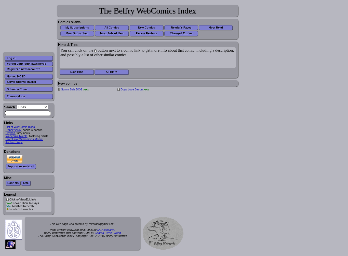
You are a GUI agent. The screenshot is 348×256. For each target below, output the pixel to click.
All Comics (111, 27)
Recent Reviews (146, 33)
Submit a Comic (17, 89)
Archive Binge (14, 142)
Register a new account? (23, 69)
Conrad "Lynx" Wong (108, 232)
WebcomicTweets (17, 136)
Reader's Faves (181, 27)
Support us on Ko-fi (20, 166)
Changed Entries (181, 33)
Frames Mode (16, 96)
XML (26, 182)
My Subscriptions (77, 27)
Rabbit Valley (13, 129)
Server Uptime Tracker (21, 81)
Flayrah (10, 132)
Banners (13, 182)
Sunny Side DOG (72, 89)
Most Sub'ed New (112, 33)
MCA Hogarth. (106, 229)
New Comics (146, 27)
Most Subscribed (77, 33)
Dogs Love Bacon (132, 89)
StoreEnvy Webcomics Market (24, 139)
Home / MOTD (16, 76)
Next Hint (76, 71)
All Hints (111, 71)
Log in (11, 58)
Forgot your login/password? (26, 63)
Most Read (216, 27)
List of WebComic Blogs (20, 126)
